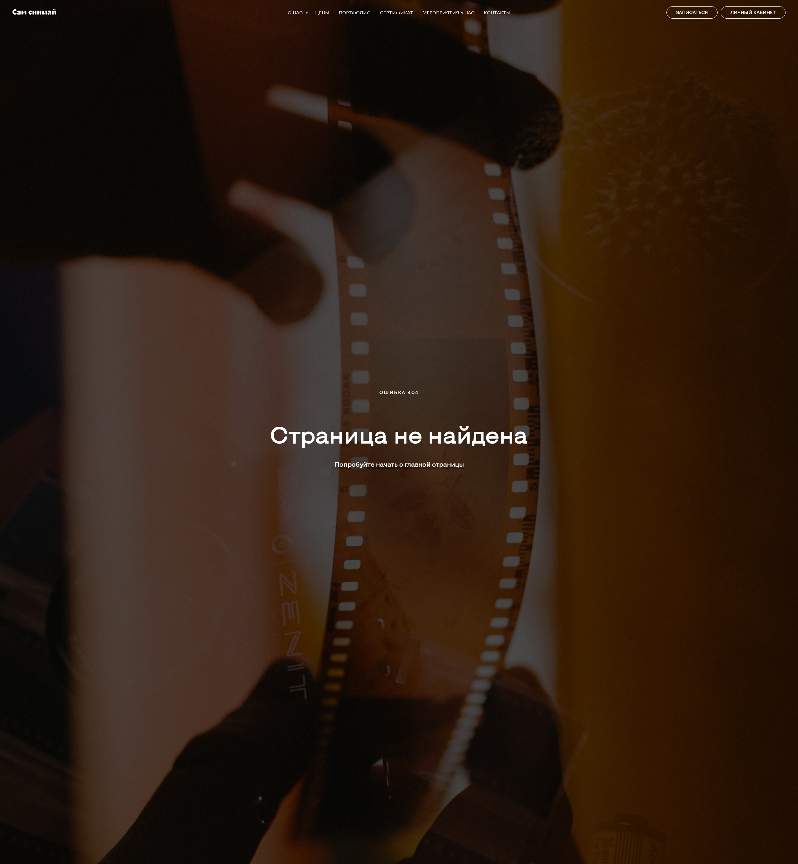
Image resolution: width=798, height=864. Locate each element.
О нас (296, 12)
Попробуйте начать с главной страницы (399, 464)
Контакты (497, 12)
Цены (322, 12)
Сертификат (396, 12)
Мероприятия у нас (448, 12)
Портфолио (355, 12)
